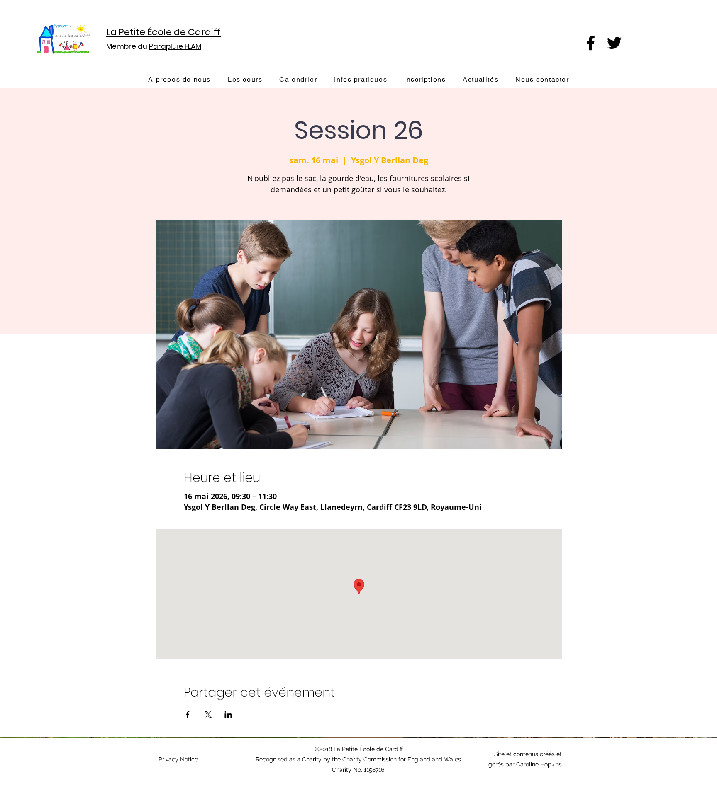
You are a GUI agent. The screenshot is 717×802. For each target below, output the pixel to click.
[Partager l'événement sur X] (208, 714)
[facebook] (590, 43)
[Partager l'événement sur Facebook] (188, 714)
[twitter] (614, 43)
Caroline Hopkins (539, 764)
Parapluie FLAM (175, 46)
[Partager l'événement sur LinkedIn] (228, 714)
